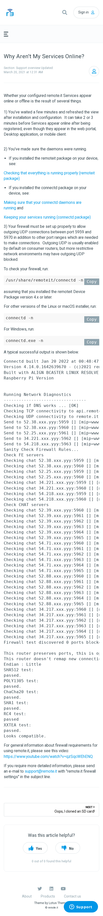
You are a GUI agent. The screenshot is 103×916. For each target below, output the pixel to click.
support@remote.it (41, 771)
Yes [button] (39, 849)
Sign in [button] (83, 12)
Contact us (72, 896)
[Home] (19, 12)
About (27, 896)
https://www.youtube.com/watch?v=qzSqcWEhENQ (48, 756)
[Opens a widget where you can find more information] (81, 907)
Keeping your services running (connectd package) (47, 217)
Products (48, 896)
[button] (65, 12)
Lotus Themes (59, 903)
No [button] (71, 849)
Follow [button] (94, 71)
